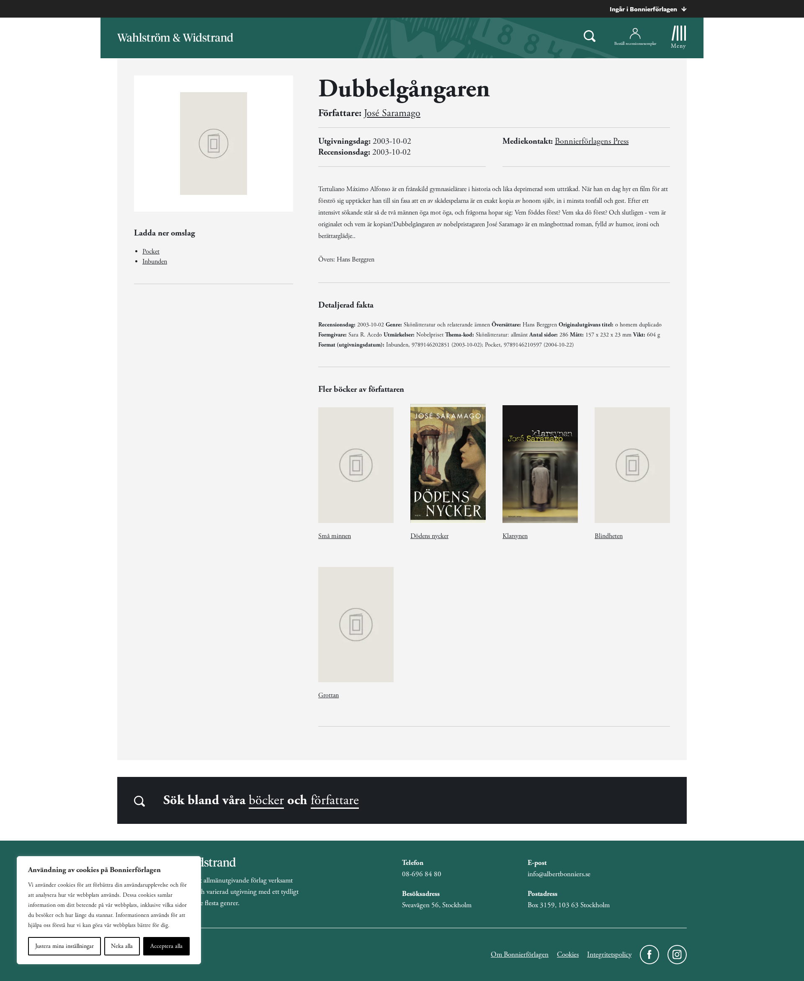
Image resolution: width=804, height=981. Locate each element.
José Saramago (392, 113)
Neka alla (122, 946)
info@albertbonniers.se (559, 874)
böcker (266, 800)
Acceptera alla (166, 946)
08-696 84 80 (421, 874)
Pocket (151, 251)
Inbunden (154, 261)
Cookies (568, 954)
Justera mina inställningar (64, 946)
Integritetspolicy (609, 954)
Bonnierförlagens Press (592, 141)
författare (335, 800)
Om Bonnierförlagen (520, 954)
